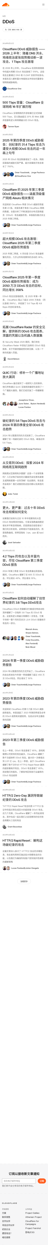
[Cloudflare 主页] (5, 4)
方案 (4, 1213)
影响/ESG (29, 1232)
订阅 (42, 1181)
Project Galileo (32, 1213)
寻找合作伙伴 (8, 1225)
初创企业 (6, 1229)
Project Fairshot (33, 1228)
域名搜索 (6, 1237)
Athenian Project (33, 1217)
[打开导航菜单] (43, 4)
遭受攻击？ (7, 1233)
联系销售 (6, 1217)
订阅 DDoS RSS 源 (15, 30)
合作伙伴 (6, 1221)
